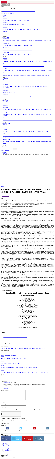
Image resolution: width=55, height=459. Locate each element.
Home (4, 15)
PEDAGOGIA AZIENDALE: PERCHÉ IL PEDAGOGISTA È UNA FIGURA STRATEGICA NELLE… (26, 97)
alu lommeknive (6, 382)
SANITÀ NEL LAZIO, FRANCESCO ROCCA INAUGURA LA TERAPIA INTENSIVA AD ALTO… (26, 75)
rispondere (5, 388)
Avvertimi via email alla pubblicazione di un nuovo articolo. (14, 420)
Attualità (5, 16)
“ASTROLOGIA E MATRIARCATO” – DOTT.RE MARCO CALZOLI (19, 45)
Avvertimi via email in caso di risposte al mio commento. (14, 418)
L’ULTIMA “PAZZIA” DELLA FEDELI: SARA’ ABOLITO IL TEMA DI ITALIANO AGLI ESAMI (23, 348)
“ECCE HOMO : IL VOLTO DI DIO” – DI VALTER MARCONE (17, 50)
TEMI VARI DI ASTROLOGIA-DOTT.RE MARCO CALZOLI (17, 54)
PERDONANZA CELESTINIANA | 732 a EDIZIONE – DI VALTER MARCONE (21, 29)
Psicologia (5, 100)
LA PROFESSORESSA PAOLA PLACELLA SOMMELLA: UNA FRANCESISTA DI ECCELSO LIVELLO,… (28, 33)
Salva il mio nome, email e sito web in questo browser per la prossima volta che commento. (21, 409)
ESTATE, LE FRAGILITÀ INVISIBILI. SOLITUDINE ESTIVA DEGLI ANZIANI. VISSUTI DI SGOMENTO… (28, 109)
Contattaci (5, 146)
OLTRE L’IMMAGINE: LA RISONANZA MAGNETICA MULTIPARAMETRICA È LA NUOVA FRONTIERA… (28, 70)
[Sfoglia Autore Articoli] (3, 342)
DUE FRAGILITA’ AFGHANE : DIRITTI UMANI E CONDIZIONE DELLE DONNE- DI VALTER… (26, 131)
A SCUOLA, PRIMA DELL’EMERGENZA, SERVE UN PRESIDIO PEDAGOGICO (24, 1)
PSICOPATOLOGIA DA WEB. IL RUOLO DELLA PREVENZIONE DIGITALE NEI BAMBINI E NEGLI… (27, 120)
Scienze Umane (6, 123)
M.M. (8, 455)
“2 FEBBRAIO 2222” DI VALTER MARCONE (13, 24)
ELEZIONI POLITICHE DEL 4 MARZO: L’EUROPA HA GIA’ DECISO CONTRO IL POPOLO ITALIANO (25, 353)
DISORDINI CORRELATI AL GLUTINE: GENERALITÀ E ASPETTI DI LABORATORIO (23, 66)
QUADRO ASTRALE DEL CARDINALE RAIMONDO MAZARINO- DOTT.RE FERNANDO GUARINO (27, 40)
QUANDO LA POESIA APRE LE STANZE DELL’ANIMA (16, 20)
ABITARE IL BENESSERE (9, 92)
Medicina (5, 58)
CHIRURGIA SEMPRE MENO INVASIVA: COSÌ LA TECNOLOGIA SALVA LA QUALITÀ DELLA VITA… (28, 61)
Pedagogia (5, 78)
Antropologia (6, 37)
